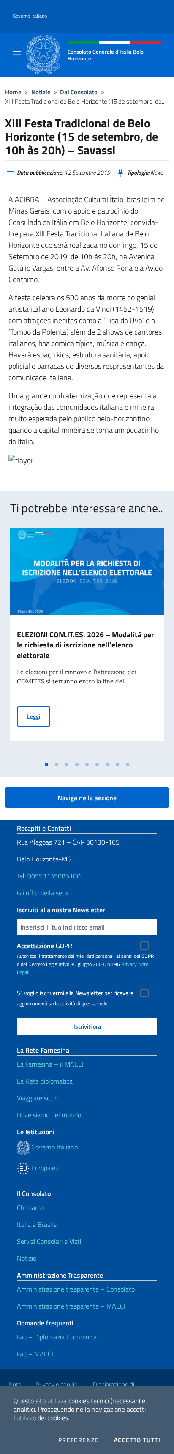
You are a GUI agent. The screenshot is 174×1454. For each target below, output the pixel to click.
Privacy (129, 964)
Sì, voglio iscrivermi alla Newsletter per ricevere (75, 993)
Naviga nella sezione (87, 798)
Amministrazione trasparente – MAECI (71, 1306)
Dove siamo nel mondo (49, 1115)
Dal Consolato (79, 92)
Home (13, 92)
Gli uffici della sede (43, 893)
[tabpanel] (87, 642)
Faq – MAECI (35, 1354)
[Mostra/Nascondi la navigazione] (17, 54)
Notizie (41, 92)
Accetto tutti (137, 1440)
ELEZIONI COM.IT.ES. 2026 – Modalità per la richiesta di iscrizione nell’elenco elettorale (85, 645)
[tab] (46, 764)
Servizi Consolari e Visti (49, 1241)
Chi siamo (30, 1207)
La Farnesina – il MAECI (50, 1064)
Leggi (38, 716)
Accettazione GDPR (44, 946)
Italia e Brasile (37, 1224)
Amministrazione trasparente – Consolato (76, 1289)
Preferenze (78, 1440)
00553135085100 (54, 876)
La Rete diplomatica (45, 1081)
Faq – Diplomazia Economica (57, 1337)
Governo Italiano (30, 16)
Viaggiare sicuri (37, 1098)
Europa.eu (44, 1168)
